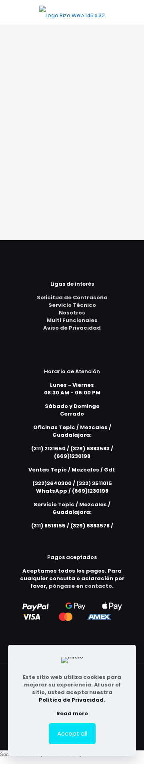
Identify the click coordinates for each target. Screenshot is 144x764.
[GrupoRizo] (72, 12)
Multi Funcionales (72, 320)
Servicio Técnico (72, 305)
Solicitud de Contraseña (72, 297)
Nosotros (72, 312)
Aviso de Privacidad (72, 328)
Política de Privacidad (71, 700)
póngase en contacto (80, 586)
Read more (72, 713)
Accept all (72, 733)
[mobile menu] (133, 12)
